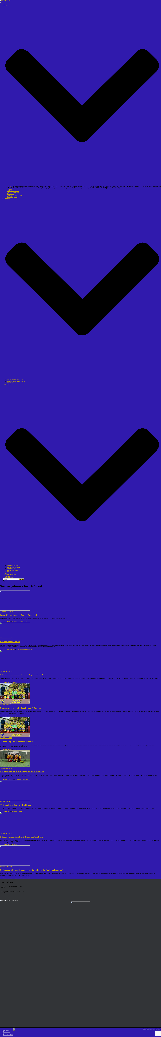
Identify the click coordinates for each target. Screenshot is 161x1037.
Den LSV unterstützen (13, 192)
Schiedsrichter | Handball (13, 567)
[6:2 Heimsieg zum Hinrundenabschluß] (15, 736)
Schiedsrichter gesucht (13, 565)
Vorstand (9, 186)
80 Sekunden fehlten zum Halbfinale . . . (17, 805)
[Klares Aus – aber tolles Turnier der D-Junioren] (15, 703)
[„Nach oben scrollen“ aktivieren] (14, 1029)
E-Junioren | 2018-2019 (6, 638)
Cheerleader (10, 382)
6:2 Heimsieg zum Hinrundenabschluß (16, 741)
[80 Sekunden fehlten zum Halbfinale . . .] (15, 800)
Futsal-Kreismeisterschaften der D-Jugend (18, 615)
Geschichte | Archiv (12, 197)
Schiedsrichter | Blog (12, 570)
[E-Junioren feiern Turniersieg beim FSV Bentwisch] (15, 766)
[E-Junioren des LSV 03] (15, 636)
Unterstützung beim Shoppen (14, 195)
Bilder (5, 573)
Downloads (6, 576)
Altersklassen (10, 194)
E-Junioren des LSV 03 (10, 641)
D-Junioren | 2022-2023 (6, 611)
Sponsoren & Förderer (9, 574)
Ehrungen (9, 189)
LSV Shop (6, 571)
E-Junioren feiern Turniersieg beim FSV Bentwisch (22, 772)
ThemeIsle (158, 1029)
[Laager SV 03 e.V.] (5, 0)
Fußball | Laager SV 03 (6, 671)
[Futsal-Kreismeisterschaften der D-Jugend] (15, 610)
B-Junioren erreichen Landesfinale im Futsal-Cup (21, 837)
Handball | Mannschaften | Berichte (16, 381)
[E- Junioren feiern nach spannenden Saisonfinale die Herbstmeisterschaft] (15, 865)
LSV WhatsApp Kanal (13, 191)
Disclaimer (6, 1030)
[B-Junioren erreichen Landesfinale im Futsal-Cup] (15, 832)
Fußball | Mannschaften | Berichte (15, 379)
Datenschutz (6, 1032)
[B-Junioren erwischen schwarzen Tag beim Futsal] (13, 670)
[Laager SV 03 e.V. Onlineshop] (9, 900)
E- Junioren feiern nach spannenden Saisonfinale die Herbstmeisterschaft (31, 870)
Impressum (6, 1033)
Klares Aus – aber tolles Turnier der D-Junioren (20, 708)
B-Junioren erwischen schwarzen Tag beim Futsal (21, 675)
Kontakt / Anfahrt (8, 577)
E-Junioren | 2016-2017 (6, 866)
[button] (82, 185)
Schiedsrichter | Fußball (13, 568)
